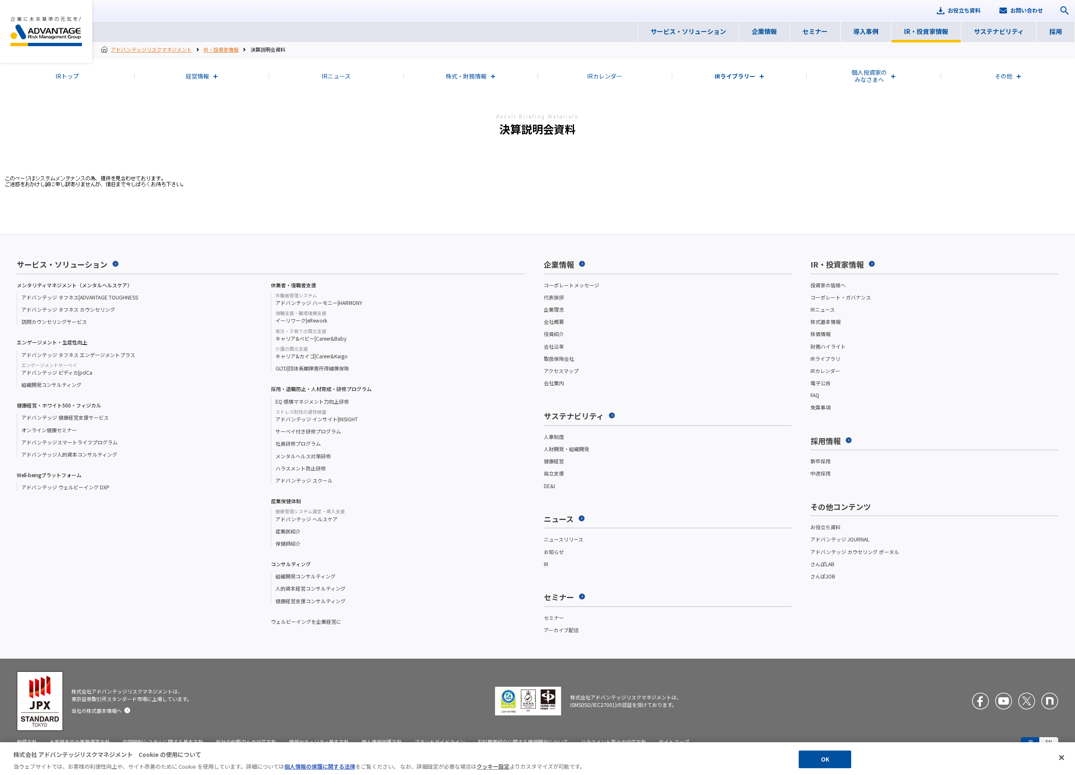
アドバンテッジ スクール (304, 480)
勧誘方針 (27, 741)
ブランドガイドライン (439, 741)
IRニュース (822, 309)
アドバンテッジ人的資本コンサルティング (69, 454)
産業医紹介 (288, 531)
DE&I (549, 485)
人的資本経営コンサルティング (310, 588)
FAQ (814, 395)
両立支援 (554, 473)
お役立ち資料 (825, 527)
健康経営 (554, 461)
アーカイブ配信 (561, 629)
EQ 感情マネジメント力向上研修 (312, 401)
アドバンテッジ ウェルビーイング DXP (65, 487)
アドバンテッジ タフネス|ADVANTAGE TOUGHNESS (79, 297)
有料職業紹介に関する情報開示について (522, 741)
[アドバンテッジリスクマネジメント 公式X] (1026, 701)
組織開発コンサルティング (51, 384)
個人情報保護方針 (382, 741)
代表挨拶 (554, 297)
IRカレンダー (825, 370)
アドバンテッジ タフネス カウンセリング (68, 309)
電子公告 (820, 382)
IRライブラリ (825, 358)
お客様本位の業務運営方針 (80, 741)
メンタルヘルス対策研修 (303, 456)
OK (825, 759)
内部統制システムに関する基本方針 (163, 741)
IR (546, 563)
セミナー (554, 617)
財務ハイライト (828, 346)
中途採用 (820, 473)
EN (1049, 741)
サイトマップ (674, 741)
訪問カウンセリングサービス (54, 321)
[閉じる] (1061, 758)
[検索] (1064, 10)
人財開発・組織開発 (566, 448)
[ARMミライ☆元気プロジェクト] (1049, 701)
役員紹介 (554, 333)
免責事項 (820, 407)
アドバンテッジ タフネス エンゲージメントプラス (78, 354)
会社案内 (554, 382)
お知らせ (554, 551)
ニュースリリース (563, 539)
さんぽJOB (822, 576)
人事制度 (554, 436)
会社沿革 (554, 346)
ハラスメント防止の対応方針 (613, 741)
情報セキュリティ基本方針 (319, 741)
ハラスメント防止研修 (300, 468)
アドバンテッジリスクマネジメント (46, 31)
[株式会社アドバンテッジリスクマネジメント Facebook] (980, 701)
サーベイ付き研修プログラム (308, 431)
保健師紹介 (288, 543)
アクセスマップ (561, 370)
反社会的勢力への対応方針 (246, 741)
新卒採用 (820, 461)
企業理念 (554, 309)
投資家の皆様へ (828, 285)
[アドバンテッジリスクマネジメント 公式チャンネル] (1003, 701)
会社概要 (554, 321)
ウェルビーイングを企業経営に (306, 621)
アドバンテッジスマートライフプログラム (69, 442)
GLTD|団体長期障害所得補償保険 (312, 368)
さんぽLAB (822, 563)
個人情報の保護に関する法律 (319, 766)
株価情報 (820, 333)
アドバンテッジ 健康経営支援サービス (65, 417)
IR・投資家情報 (221, 49)
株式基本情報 (825, 321)
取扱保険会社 (559, 358)
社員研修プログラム (298, 443)
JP (1030, 741)
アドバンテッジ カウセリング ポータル (854, 551)
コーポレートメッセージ (571, 285)
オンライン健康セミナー (49, 429)
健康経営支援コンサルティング (310, 600)
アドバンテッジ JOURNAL (839, 539)
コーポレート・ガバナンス (840, 297)
